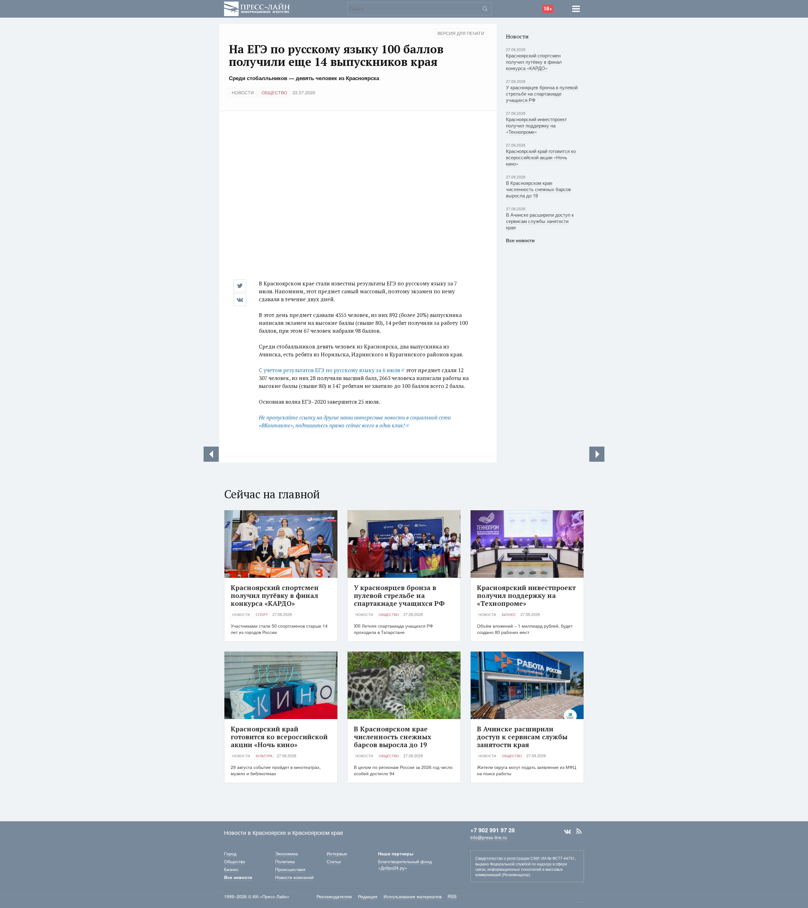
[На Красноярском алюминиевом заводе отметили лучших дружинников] (211, 454)
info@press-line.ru (488, 837)
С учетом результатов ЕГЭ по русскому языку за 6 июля (329, 370)
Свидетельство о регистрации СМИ (507, 858)
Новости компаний (294, 877)
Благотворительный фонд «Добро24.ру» (405, 864)
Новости (243, 92)
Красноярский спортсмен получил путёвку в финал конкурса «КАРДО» (534, 61)
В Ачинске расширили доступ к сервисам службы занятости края (540, 221)
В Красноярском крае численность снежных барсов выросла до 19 (538, 189)
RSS (579, 831)
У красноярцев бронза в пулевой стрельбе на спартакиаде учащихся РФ (542, 93)
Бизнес (509, 614)
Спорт (262, 614)
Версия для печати (460, 33)
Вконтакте (567, 831)
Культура (264, 755)
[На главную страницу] (257, 8)
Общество (274, 92)
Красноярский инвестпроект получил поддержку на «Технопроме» (536, 125)
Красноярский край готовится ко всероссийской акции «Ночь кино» (541, 157)
